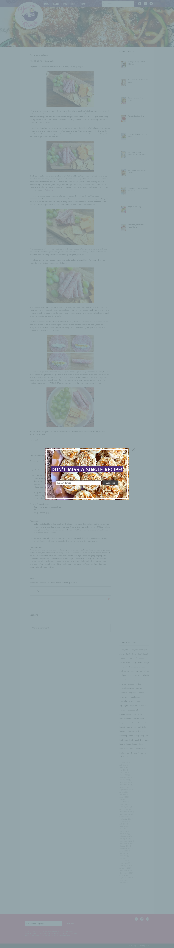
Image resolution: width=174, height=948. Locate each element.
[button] (133, 449)
